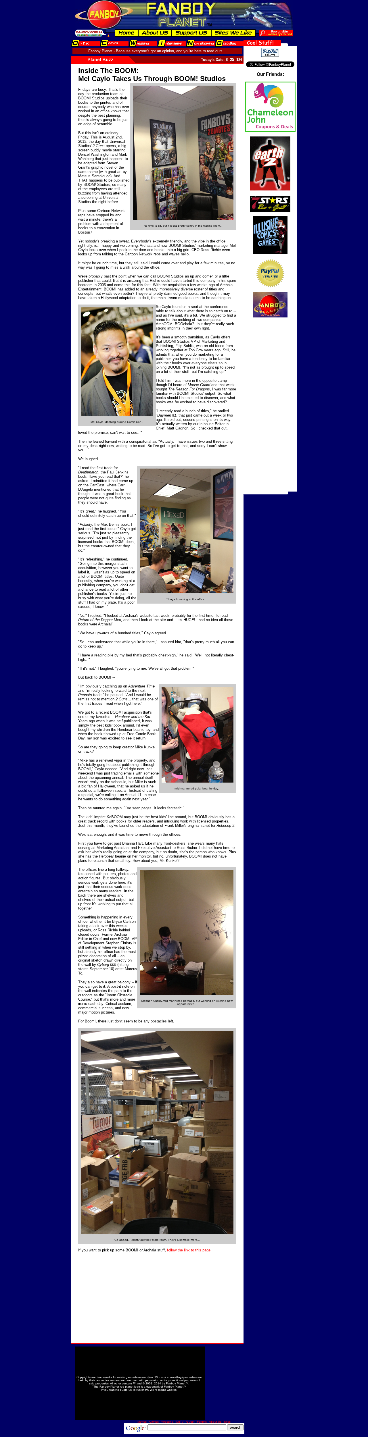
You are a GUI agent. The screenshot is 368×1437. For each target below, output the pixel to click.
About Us (215, 1421)
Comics (154, 1421)
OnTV (180, 1421)
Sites (227, 1421)
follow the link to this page (188, 1250)
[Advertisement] (121, 1293)
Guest (190, 1421)
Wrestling (167, 1421)
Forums (202, 1421)
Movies (142, 1421)
